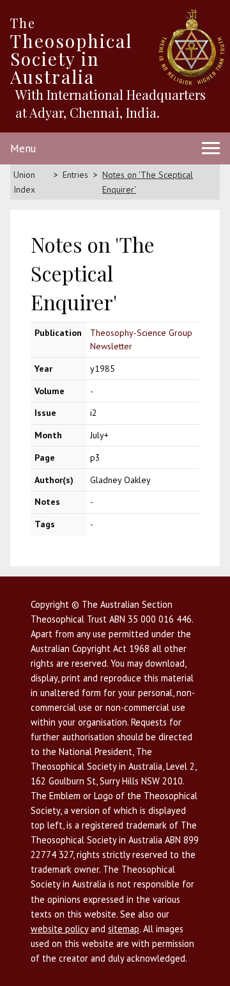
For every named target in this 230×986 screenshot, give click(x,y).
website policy (59, 929)
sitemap (123, 929)
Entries (75, 174)
